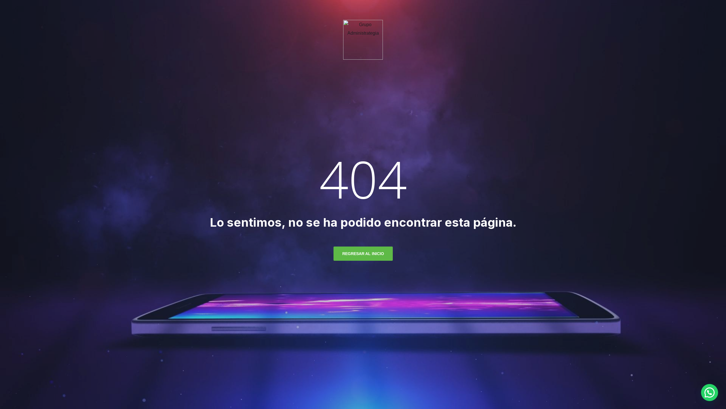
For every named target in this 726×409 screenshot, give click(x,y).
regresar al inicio (363, 253)
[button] (709, 392)
